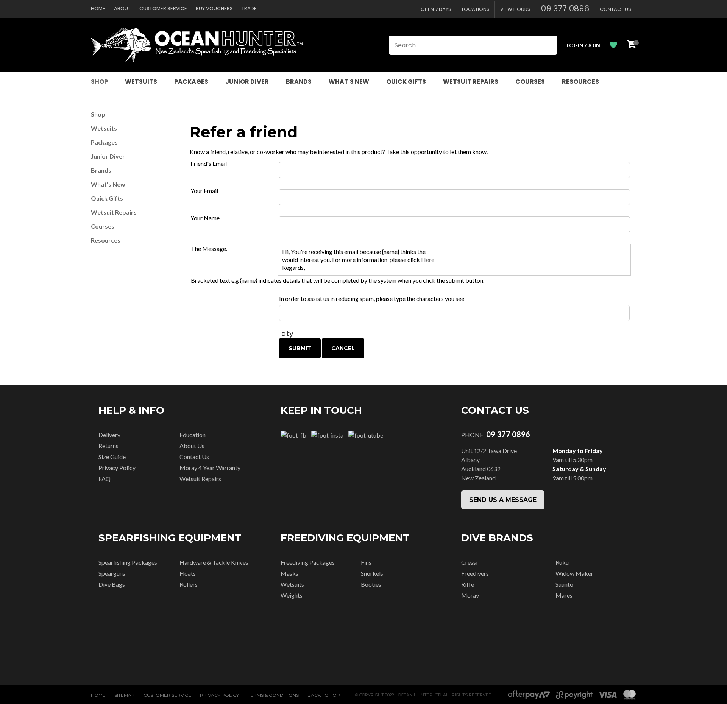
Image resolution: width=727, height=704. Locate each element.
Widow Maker (574, 573)
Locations (476, 9)
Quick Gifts (406, 81)
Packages (191, 81)
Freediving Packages (308, 562)
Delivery (109, 434)
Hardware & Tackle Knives (213, 562)
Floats (187, 573)
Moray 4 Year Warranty (209, 467)
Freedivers (475, 573)
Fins (366, 562)
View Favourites (613, 45)
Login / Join (583, 45)
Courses (530, 81)
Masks (289, 573)
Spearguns (111, 573)
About (122, 8)
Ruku (562, 562)
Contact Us (615, 9)
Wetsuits (141, 81)
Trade (249, 8)
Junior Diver (247, 81)
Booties (371, 584)
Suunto (564, 584)
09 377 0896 (565, 8)
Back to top (323, 695)
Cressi (469, 562)
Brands (299, 81)
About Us (191, 445)
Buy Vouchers (214, 8)
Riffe (467, 584)
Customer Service (163, 8)
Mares (564, 595)
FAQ (104, 478)
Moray (470, 595)
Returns (108, 445)
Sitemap (124, 695)
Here (427, 259)
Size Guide (112, 456)
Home (98, 8)
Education (192, 434)
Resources (580, 81)
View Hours (515, 9)
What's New (349, 81)
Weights (292, 595)
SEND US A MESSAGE (503, 499)
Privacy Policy (117, 467)
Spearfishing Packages (127, 562)
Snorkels (372, 573)
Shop (99, 81)
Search (548, 45)
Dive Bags (111, 584)
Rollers (188, 584)
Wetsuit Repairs (470, 81)
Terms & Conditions (273, 695)
